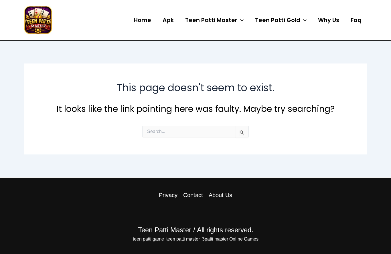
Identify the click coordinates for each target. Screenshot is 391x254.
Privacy (168, 195)
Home (142, 20)
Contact (193, 195)
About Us (220, 195)
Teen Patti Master (88, 19)
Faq (356, 20)
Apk (168, 20)
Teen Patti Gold (277, 20)
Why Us (328, 20)
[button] (240, 20)
